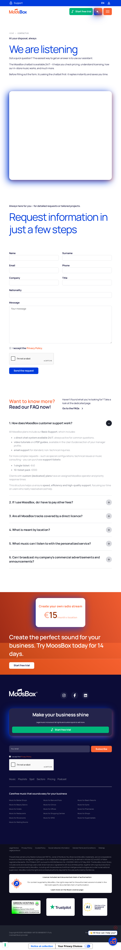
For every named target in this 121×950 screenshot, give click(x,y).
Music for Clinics (49, 805)
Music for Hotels (15, 809)
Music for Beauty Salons (18, 805)
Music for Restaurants (17, 813)
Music (12, 779)
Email (12, 265)
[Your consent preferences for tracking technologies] (5, 945)
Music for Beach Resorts (87, 800)
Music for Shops (84, 813)
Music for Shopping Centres (54, 813)
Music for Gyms (83, 805)
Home (11, 33)
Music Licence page (75, 890)
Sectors (41, 779)
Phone (66, 265)
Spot (31, 779)
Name (12, 253)
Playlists (22, 779)
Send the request (24, 370)
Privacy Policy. (35, 348)
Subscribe (101, 749)
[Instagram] (63, 695)
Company (14, 277)
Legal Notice (14, 848)
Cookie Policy (40, 848)
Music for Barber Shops (18, 800)
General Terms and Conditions (84, 848)
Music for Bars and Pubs (52, 800)
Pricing (51, 779)
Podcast (62, 779)
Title (64, 277)
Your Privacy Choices (70, 946)
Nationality (15, 290)
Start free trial (22, 665)
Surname (67, 253)
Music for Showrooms (17, 818)
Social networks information (59, 848)
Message (14, 302)
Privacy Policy (27, 848)
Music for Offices (49, 809)
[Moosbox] (18, 11)
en (102, 3)
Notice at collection (42, 946)
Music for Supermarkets (86, 818)
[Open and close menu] (107, 11)
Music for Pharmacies (86, 809)
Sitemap (102, 848)
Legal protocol (14, 850)
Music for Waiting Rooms (18, 822)
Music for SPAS (49, 818)
